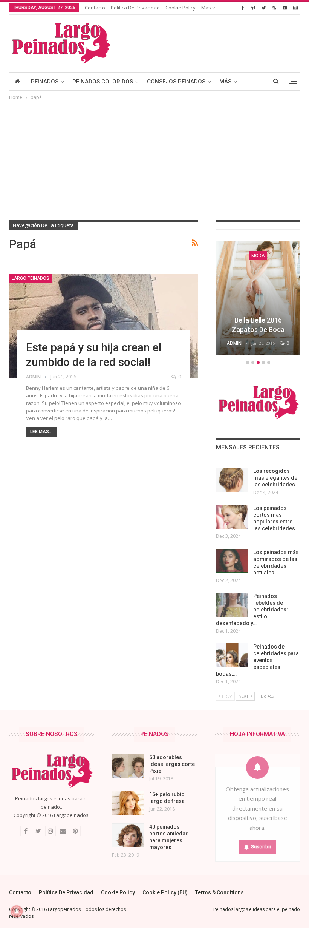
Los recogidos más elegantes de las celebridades (275, 478)
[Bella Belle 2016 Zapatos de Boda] (258, 298)
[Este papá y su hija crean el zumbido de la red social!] (103, 326)
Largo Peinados (30, 278)
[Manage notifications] (17, 911)
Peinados (44, 81)
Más (206, 7)
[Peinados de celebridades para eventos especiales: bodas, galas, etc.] (232, 655)
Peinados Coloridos (102, 81)
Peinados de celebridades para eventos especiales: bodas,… (257, 660)
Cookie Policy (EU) (165, 892)
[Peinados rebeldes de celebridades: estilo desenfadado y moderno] (232, 605)
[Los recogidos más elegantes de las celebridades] (232, 480)
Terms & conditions (219, 892)
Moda (258, 255)
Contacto (95, 7)
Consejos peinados (176, 81)
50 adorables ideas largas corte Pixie (172, 764)
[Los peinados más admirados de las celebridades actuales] (232, 561)
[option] (258, 299)
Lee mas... (41, 431)
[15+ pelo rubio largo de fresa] (128, 803)
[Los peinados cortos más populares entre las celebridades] (232, 517)
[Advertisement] (154, 158)
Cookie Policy (180, 7)
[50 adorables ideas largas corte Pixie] (128, 766)
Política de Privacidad (135, 7)
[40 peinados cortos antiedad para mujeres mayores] (128, 835)
